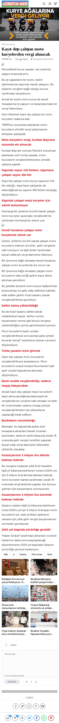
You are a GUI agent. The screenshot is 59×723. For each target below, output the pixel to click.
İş (14, 554)
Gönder (12, 681)
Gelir (6, 554)
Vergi (49, 554)
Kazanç (23, 554)
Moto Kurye (37, 554)
